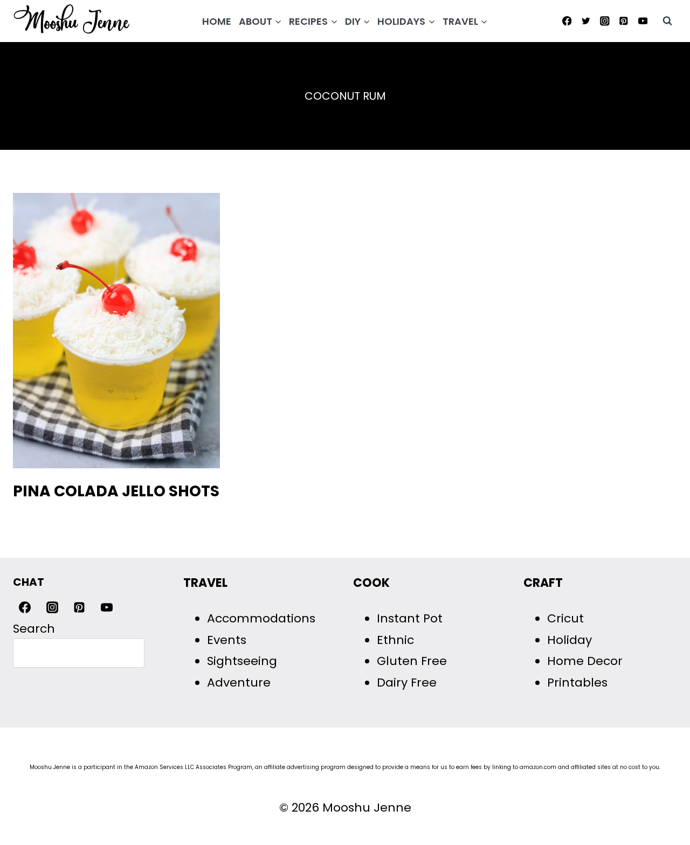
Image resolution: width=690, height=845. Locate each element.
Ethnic (395, 640)
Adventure (239, 682)
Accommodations (261, 618)
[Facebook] (566, 20)
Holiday (569, 640)
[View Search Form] (667, 21)
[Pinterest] (624, 20)
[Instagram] (604, 20)
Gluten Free (412, 661)
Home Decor (585, 661)
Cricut (565, 618)
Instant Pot (410, 618)
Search (34, 628)
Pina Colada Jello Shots (116, 491)
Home (216, 21)
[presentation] (116, 330)
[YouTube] (642, 20)
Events (226, 640)
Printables (577, 682)
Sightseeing (242, 661)
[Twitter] (585, 20)
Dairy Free (407, 682)
